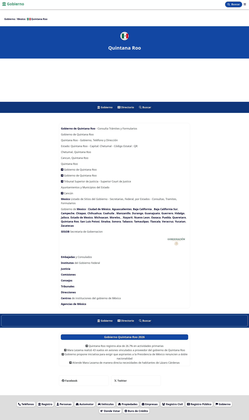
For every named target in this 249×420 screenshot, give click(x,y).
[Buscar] (229, 4)
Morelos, (115, 217)
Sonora (116, 221)
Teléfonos (27, 404)
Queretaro (179, 217)
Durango (137, 213)
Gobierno (15, 3)
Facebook (71, 380)
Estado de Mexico (81, 217)
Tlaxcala (155, 221)
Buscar (235, 4)
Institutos (67, 263)
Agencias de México (73, 304)
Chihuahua (94, 213)
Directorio (127, 107)
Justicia (65, 268)
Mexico (66, 199)
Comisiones (68, 274)
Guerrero (167, 213)
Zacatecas (67, 225)
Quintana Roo (70, 221)
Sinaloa (105, 221)
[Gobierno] (245, 4)
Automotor (86, 404)
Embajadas (68, 257)
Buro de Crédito (137, 411)
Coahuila (109, 213)
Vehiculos (107, 404)
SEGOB (65, 231)
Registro (46, 404)
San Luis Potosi (90, 221)
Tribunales (67, 286)
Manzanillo (123, 213)
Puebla (166, 217)
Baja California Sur (166, 209)
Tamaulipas (141, 221)
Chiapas (81, 213)
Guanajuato (152, 213)
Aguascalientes (122, 209)
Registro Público (200, 404)
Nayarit (128, 217)
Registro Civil (174, 404)
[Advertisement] (124, 80)
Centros (66, 298)
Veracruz (167, 221)
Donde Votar (111, 411)
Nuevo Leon (142, 217)
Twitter (122, 380)
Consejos (66, 280)
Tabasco (127, 221)
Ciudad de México (99, 209)
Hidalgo (179, 213)
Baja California (142, 209)
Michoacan (101, 217)
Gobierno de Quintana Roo (78, 128)
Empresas (151, 404)
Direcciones (68, 292)
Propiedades (129, 404)
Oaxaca (156, 217)
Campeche (67, 213)
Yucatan (180, 221)
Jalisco (65, 217)
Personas (65, 404)
